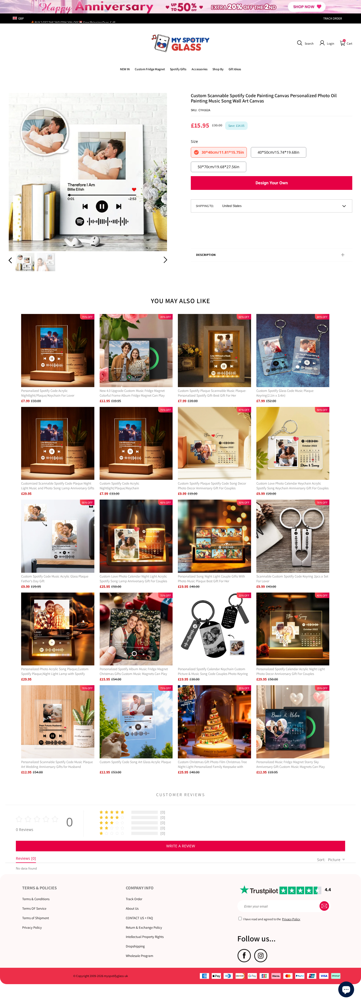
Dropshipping (135, 946)
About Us (132, 908)
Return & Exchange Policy (144, 927)
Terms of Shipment (35, 918)
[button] (304, 43)
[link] (150, 69)
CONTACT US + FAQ (139, 918)
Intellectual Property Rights (145, 936)
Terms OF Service (34, 908)
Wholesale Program (139, 956)
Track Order (134, 899)
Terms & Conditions (35, 899)
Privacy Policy (32, 927)
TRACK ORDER (332, 18)
